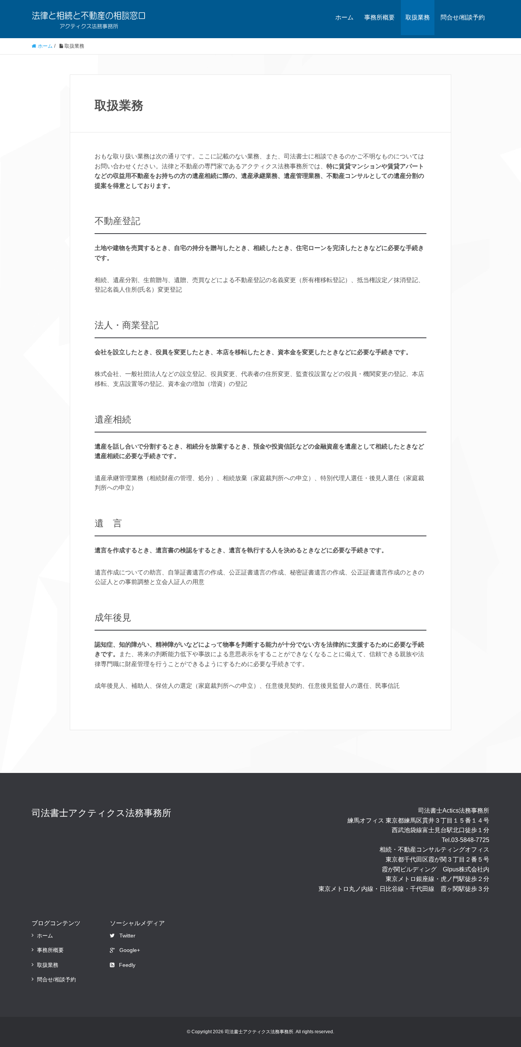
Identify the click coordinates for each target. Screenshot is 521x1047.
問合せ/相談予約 (463, 17)
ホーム (344, 17)
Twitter (127, 935)
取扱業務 (417, 17)
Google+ (129, 950)
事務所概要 (379, 17)
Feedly (127, 965)
